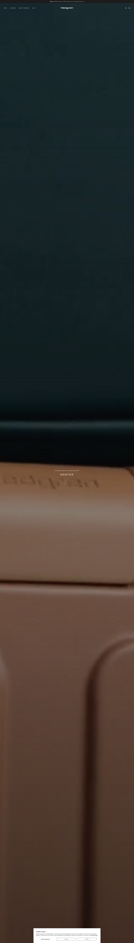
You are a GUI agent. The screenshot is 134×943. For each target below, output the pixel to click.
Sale (33, 8)
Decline (87, 939)
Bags (5, 8)
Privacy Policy (94, 935)
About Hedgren (24, 8)
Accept (66, 939)
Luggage (13, 8)
